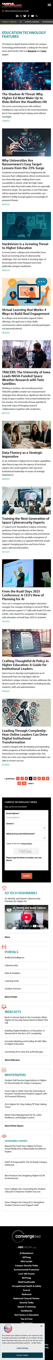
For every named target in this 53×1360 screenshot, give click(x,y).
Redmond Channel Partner (26, 1298)
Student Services (13, 988)
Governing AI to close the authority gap (24, 1051)
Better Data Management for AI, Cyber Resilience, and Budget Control (23, 1116)
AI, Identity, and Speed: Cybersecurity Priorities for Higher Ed (22, 900)
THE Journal (26, 1323)
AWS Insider (26, 1261)
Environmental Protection (26, 1269)
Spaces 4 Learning (26, 1306)
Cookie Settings (22, 1348)
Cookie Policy (36, 1343)
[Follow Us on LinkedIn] (17, 15)
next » (31, 783)
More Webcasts (12, 1059)
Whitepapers (15, 1074)
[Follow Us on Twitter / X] (21, 16)
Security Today (26, 1302)
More (7, 937)
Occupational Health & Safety (26, 1286)
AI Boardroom (26, 1253)
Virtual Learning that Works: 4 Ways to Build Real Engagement (25, 311)
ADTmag (26, 1257)
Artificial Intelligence (14, 957)
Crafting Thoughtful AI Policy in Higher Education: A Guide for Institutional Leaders (25, 665)
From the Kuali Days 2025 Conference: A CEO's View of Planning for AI (23, 595)
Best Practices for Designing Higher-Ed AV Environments (25, 1177)
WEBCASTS (13, 1011)
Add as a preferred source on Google (17, 11)
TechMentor (26, 1310)
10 (24, 783)
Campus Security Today (26, 1265)
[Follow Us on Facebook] (28, 16)
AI (21, 22)
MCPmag (26, 1277)
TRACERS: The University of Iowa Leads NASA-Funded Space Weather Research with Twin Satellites (26, 378)
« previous (9, 778)
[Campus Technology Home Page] (12, 5)
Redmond (26, 1294)
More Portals (11, 996)
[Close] (41, 1326)
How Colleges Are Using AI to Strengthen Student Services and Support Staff (24, 1203)
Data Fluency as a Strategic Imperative (22, 454)
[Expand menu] (49, 5)
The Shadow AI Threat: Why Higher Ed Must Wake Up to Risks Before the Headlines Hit (24, 98)
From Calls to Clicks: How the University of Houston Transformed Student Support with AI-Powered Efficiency (26, 1093)
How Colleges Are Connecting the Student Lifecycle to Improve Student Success (25, 1190)
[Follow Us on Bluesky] (24, 16)
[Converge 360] (26, 1236)
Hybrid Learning (32, 22)
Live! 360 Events (26, 1273)
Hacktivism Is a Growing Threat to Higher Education (25, 246)
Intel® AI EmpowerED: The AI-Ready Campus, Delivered (26, 1163)
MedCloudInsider (26, 1281)
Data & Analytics (12, 973)
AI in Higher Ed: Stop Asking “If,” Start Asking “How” (26, 1105)
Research (32, 50)
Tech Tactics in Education (26, 1314)
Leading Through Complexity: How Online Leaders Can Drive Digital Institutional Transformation (25, 736)
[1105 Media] (27, 1247)
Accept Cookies (22, 1355)
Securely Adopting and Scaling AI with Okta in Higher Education (25, 1042)
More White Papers (14, 1125)
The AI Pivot (26, 1318)
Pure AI (26, 1290)
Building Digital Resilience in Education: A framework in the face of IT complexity (25, 1032)
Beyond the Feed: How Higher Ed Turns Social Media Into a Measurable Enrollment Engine (25, 1149)
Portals (11, 952)
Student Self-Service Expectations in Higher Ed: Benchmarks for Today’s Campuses (25, 1082)
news (43, 50)
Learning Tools (12, 980)
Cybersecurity (11, 965)
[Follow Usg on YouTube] (32, 16)
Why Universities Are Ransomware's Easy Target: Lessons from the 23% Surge (23, 164)
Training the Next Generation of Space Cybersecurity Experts (25, 520)
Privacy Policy (26, 843)
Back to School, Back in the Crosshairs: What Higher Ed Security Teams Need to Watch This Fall (26, 1020)
